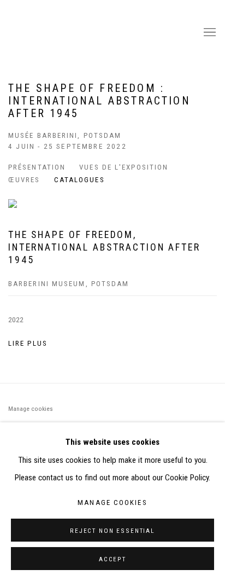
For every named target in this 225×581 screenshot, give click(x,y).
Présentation (37, 167)
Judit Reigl (99, 33)
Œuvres (24, 180)
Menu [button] (208, 33)
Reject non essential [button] (112, 530)
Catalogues (79, 180)
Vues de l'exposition (123, 167)
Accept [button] (112, 559)
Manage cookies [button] (30, 408)
